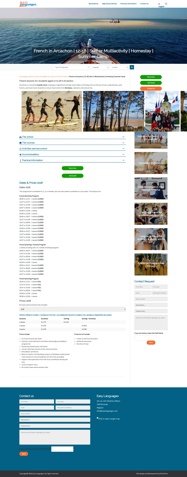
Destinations (93, 3)
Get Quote (72, 176)
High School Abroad (109, 3)
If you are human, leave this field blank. (148, 333)
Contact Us (144, 3)
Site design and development (147, 473)
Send (151, 342)
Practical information (128, 3)
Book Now (72, 168)
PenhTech (164, 473)
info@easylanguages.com (107, 411)
